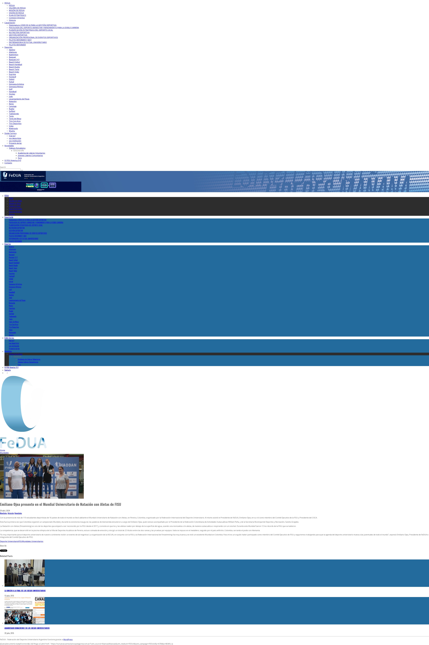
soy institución (15, 141)
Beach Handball (15, 64)
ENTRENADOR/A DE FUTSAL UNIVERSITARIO (28, 42)
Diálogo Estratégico (17, 148)
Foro (20, 158)
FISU (20, 541)
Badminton (13, 54)
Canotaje (12, 106)
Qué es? (12, 136)
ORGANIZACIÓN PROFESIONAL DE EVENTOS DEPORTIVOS (33, 37)
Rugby (11, 109)
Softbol (12, 111)
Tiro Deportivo (15, 123)
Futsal (11, 81)
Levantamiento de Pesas (19, 99)
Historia (12, 20)
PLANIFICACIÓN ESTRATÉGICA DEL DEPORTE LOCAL (31, 30)
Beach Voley (14, 72)
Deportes (8, 47)
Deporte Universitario (9, 541)
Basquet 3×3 (14, 59)
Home (2, 450)
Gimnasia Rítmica (16, 86)
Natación (13, 101)
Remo (11, 104)
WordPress (68, 639)
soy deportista (15, 138)
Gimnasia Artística (16, 84)
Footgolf (12, 77)
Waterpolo (13, 128)
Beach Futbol (14, 62)
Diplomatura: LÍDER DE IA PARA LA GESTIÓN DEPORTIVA (32, 25)
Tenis (11, 116)
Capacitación (9, 22)
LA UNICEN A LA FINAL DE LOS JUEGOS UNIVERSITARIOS (25, 590)
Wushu (12, 131)
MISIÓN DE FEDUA (16, 10)
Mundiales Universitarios (32, 541)
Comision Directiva (17, 18)
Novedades (9, 145)
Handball (12, 91)
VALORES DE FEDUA (17, 8)
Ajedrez (12, 50)
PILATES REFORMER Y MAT (20, 40)
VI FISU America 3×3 (12, 160)
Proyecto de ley (15, 143)
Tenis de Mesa (15, 118)
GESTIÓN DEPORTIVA (18, 35)
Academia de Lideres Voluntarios (31, 153)
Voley (11, 126)
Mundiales (3, 513)
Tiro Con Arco (15, 121)
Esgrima (12, 74)
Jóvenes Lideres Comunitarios (30, 155)
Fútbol (11, 79)
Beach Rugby (14, 67)
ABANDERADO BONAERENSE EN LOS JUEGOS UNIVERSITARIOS (27, 628)
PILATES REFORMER (17, 45)
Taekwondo (14, 113)
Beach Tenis (14, 69)
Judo (11, 96)
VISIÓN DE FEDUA (16, 13)
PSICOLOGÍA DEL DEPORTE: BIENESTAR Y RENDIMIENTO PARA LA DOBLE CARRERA (44, 27)
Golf (10, 89)
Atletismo (13, 52)
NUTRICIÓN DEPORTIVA (19, 32)
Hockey (12, 94)
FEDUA (7, 3)
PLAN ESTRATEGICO (17, 15)
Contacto (8, 163)
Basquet (12, 57)
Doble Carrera (10, 133)
